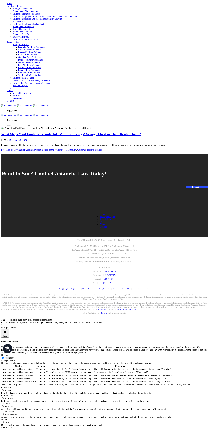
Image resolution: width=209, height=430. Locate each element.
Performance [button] (7, 395)
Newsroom (17, 98)
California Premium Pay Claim (26, 14)
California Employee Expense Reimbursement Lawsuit (37, 19)
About (10, 90)
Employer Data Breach (23, 34)
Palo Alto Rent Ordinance (29, 65)
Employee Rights (14, 6)
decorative (104, 313)
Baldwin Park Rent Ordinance (31, 47)
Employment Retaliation (23, 26)
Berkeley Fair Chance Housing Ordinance (31, 83)
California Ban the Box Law (25, 39)
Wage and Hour (20, 21)
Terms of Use (126, 289)
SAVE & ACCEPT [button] (10, 427)
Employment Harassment (24, 31)
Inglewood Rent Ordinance (30, 60)
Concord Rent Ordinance (29, 49)
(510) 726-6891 (109, 279)
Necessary (9, 358)
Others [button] (4, 419)
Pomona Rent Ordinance (29, 70)
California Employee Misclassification (30, 24)
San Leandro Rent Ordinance (31, 75)
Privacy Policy (137, 289)
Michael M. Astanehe (22, 93)
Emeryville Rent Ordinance (30, 52)
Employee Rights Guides (72, 289)
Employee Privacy (21, 37)
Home (9, 3)
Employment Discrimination (25, 11)
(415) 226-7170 (110, 271)
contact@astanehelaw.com (107, 283)
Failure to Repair (20, 85)
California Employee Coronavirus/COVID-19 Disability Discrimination (45, 16)
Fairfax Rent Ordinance (28, 55)
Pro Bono (17, 95)
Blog (9, 88)
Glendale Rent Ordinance (29, 57)
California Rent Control (23, 78)
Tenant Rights (13, 42)
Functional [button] (6, 387)
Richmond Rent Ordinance (30, 72)
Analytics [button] (5, 403)
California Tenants (85, 150)
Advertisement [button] (7, 411)
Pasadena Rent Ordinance (29, 67)
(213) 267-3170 (110, 275)
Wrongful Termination (22, 8)
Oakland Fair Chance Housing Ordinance (31, 80)
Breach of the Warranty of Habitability (59, 150)
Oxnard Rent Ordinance (29, 62)
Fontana (98, 150)
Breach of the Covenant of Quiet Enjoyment (21, 150)
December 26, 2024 (18, 140)
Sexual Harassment (21, 29)
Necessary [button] (5, 355)
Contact (10, 101)
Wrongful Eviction (21, 44)
